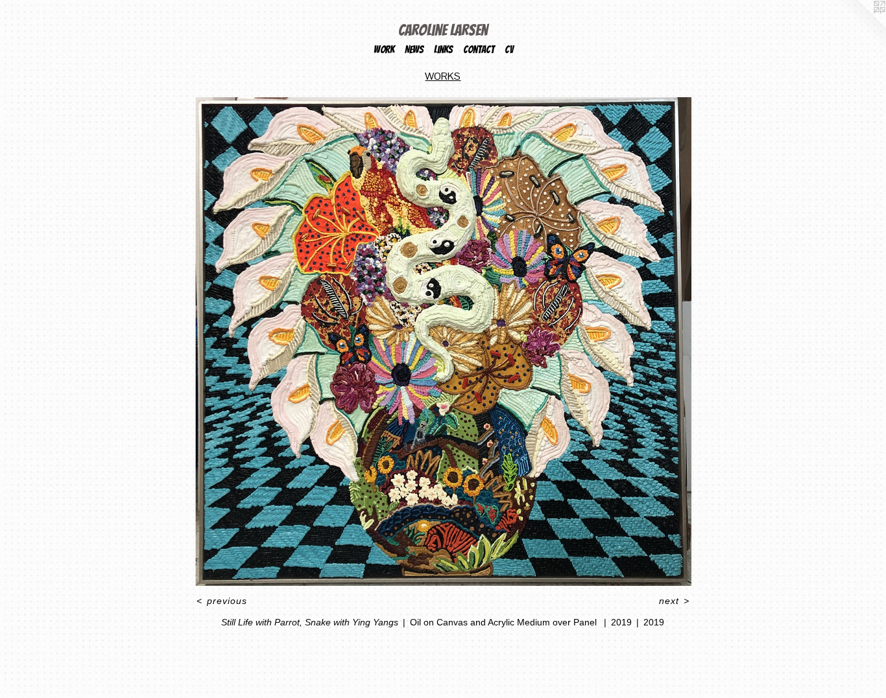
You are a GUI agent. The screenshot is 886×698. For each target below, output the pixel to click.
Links (443, 49)
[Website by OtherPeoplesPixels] (860, 26)
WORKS (443, 76)
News (414, 49)
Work (384, 49)
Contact (478, 49)
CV (509, 49)
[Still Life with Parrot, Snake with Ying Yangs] (443, 341)
